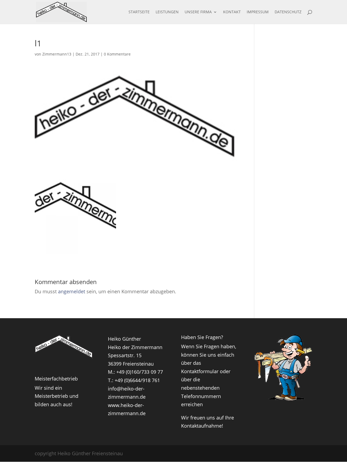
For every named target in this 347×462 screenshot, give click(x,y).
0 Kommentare (117, 54)
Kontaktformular (200, 371)
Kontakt (232, 12)
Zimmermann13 (56, 54)
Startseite (139, 12)
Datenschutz (288, 12)
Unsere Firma (198, 12)
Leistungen (167, 12)
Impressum (258, 12)
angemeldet (71, 291)
